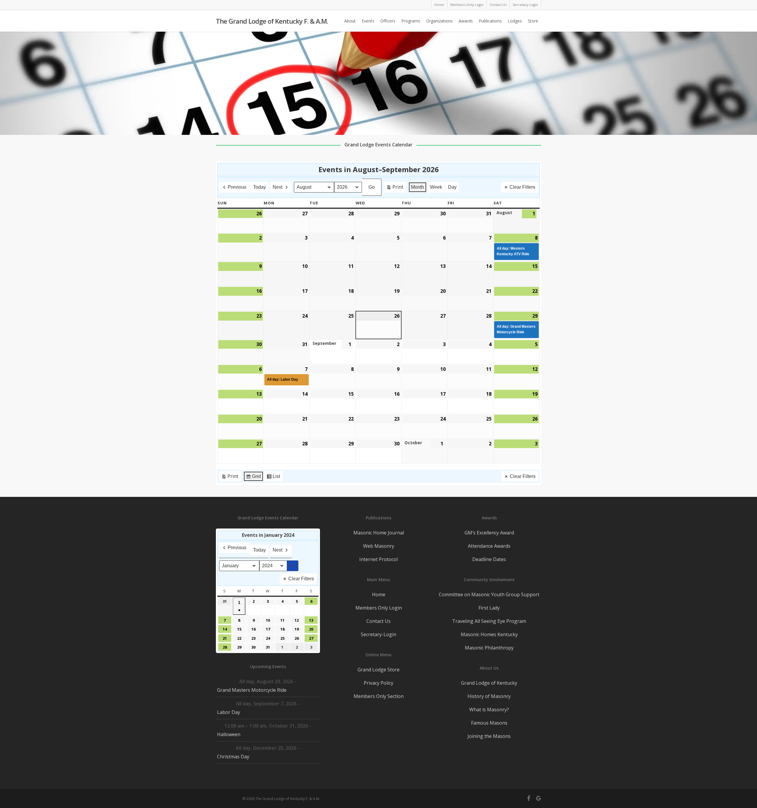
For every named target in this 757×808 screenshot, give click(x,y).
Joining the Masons (489, 736)
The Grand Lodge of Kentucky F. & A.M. (272, 21)
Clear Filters (522, 187)
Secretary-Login (378, 634)
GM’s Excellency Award (489, 532)
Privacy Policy (378, 683)
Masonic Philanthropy (489, 647)
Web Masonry (378, 546)
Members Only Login (378, 608)
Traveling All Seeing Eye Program (489, 621)
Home (378, 594)
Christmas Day (233, 756)
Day (452, 187)
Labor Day (228, 712)
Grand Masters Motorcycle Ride (252, 690)
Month (417, 187)
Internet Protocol (378, 559)
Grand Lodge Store (378, 669)
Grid (253, 478)
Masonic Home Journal (378, 532)
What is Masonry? (489, 709)
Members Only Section (379, 696)
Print (394, 188)
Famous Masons (489, 723)
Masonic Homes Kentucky (489, 634)
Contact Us (378, 621)
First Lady (489, 608)
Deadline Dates (489, 559)
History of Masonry (489, 696)
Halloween (228, 734)
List (273, 478)
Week (436, 187)
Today (259, 187)
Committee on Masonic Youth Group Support (489, 594)
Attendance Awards (489, 546)
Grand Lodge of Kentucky (489, 683)
